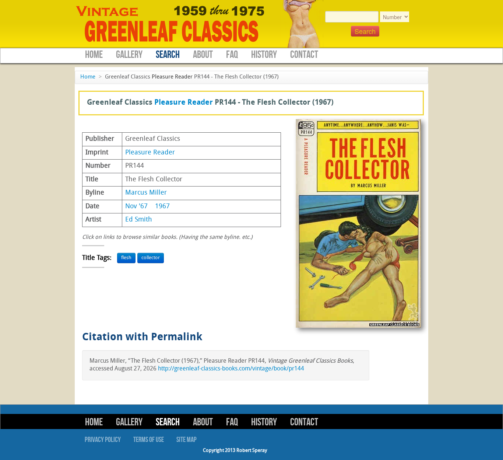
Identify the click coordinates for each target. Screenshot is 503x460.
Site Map (186, 439)
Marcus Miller (146, 192)
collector (150, 257)
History (264, 55)
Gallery (129, 55)
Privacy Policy (103, 439)
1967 (162, 206)
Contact (304, 55)
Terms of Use (148, 439)
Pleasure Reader (172, 77)
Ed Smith (138, 219)
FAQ (232, 55)
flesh (126, 257)
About (203, 55)
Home (94, 55)
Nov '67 (136, 206)
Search (168, 55)
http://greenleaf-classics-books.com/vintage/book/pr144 (231, 369)
